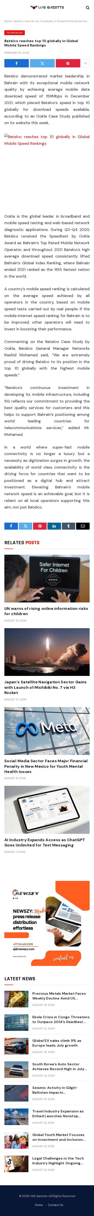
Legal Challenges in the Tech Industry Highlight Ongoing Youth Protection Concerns (58, 1163)
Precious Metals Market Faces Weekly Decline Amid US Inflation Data (59, 998)
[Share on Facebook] (16, 63)
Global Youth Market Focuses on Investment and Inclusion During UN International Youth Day (58, 1142)
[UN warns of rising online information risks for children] (47, 578)
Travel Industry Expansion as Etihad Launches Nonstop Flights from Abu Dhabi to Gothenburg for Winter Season (60, 1119)
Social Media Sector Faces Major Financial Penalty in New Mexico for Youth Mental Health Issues (46, 766)
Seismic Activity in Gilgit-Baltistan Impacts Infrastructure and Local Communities (55, 1095)
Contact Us (55, 1205)
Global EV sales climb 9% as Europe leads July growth (57, 1043)
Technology (14, 32)
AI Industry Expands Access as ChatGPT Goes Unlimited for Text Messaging (44, 842)
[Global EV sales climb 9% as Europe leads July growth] (16, 1046)
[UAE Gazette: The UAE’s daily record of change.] (47, 7)
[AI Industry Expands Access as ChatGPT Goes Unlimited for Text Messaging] (47, 810)
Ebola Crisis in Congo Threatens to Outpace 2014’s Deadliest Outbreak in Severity (61, 1022)
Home (8, 21)
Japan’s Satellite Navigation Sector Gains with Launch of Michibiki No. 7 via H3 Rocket (45, 687)
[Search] (87, 8)
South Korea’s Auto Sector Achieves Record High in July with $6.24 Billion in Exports (58, 1069)
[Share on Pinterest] (68, 63)
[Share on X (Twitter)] (42, 63)
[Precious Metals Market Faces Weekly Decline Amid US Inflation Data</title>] (16, 999)
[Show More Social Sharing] (85, 63)
